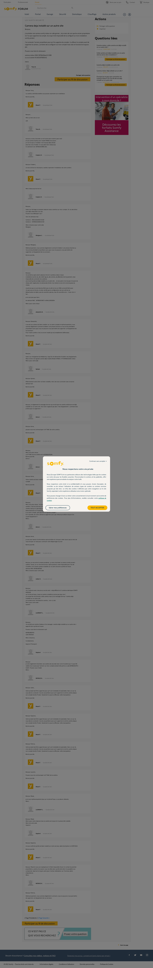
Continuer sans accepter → (98, 461)
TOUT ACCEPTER (97, 508)
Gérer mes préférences (58, 508)
